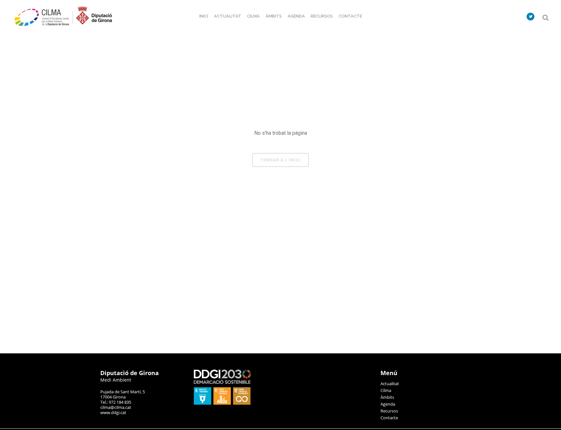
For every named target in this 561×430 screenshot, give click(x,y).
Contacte (389, 418)
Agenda (387, 404)
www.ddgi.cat (113, 412)
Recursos (389, 411)
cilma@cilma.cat (115, 407)
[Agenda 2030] (222, 403)
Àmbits (387, 397)
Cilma (385, 390)
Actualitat (389, 383)
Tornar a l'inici (280, 160)
